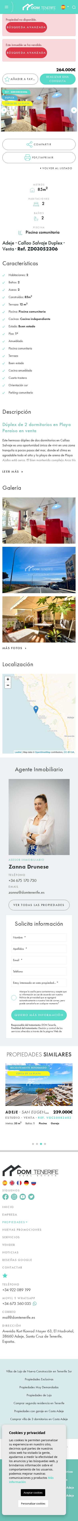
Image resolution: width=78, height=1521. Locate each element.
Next (74, 110)
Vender (8, 1245)
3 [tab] (41, 1144)
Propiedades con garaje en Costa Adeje (39, 1411)
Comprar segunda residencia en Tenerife (39, 1403)
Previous (4, 110)
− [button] (8, 685)
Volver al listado (57, 168)
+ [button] (8, 679)
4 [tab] (45, 1144)
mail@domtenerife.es (18, 1317)
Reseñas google (17, 1260)
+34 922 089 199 (16, 1289)
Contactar (12, 1267)
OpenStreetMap (42, 752)
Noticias (10, 1252)
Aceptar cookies (33, 1492)
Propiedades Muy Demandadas (39, 1387)
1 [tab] (33, 1144)
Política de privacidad (29, 997)
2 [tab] (37, 1144)
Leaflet (18, 752)
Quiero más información (39, 1015)
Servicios (11, 1237)
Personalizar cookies (33, 1503)
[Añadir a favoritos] (68, 1068)
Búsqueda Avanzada (26, 27)
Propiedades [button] (13, 1222)
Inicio (8, 1207)
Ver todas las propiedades (38, 905)
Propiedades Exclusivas (39, 1379)
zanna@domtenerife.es (26, 892)
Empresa (9, 1214)
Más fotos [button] (13, 648)
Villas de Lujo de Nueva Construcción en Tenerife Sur (39, 1371)
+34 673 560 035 (16, 1303)
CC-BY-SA (69, 752)
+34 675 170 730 (22, 880)
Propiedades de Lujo (39, 1395)
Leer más (11, 472)
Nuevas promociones (22, 1229)
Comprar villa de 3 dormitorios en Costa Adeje (39, 1419)
